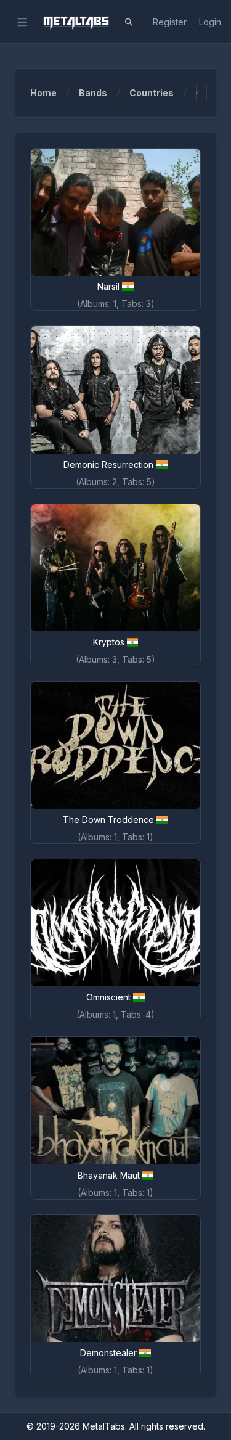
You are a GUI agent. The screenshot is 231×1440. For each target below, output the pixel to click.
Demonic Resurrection (108, 464)
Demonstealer (108, 1353)
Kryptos (108, 642)
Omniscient (108, 997)
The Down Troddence (108, 819)
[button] (128, 22)
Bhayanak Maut (109, 1175)
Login (210, 22)
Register (170, 22)
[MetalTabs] (76, 22)
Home (43, 93)
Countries (151, 93)
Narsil (108, 286)
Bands (93, 93)
